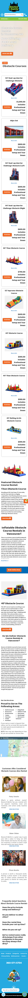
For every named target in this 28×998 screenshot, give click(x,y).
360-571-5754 (22, 19)
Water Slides (15, 665)
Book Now (7, 107)
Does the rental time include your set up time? (13, 924)
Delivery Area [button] (15, 956)
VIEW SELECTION (14, 809)
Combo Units (17, 663)
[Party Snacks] (14, 784)
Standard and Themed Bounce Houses (12, 668)
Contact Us (23, 953)
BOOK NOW (6, 53)
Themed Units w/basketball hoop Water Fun (13, 671)
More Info (14, 98)
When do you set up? (11, 930)
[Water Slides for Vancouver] (14, 821)
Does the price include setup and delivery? (12, 909)
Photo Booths (21, 666)
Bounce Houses (8, 663)
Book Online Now (14, 570)
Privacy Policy (5, 956)
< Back (5, 62)
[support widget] (24, 994)
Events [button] (24, 956)
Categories (15, 953)
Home (2, 953)
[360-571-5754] (25, 15)
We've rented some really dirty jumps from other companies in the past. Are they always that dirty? (14, 939)
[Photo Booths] (14, 858)
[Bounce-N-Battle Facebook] (13, 987)
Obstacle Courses (11, 666)
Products (8, 953)
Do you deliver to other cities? (12, 916)
